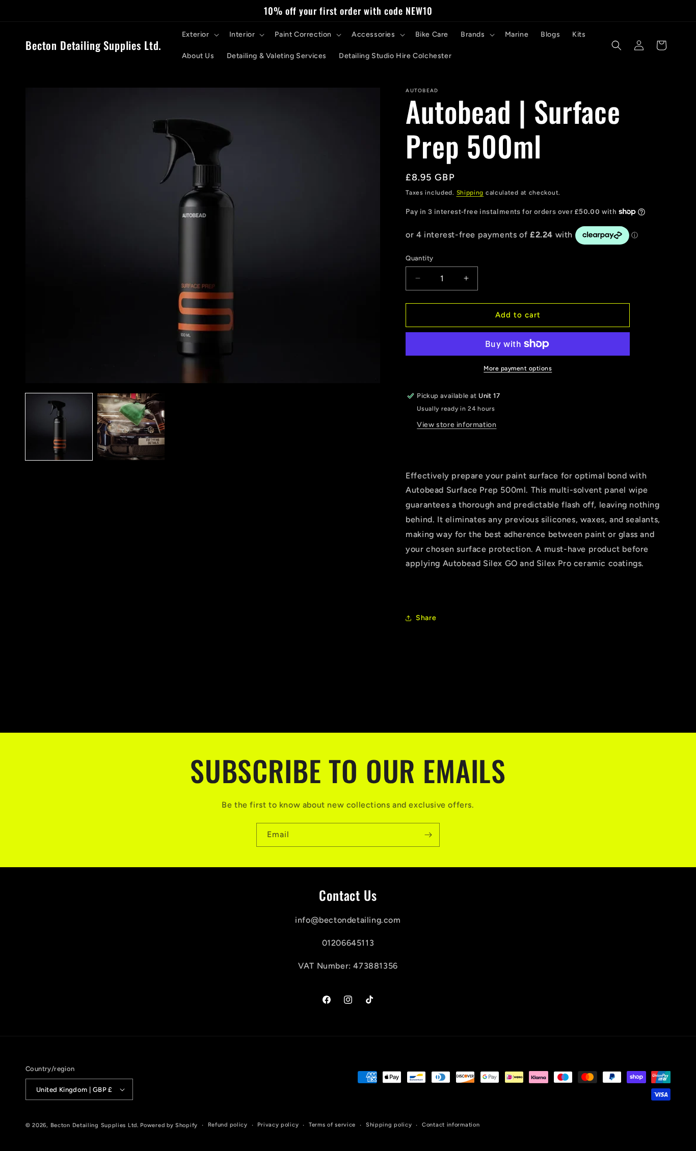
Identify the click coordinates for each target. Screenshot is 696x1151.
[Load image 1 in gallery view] (58, 426)
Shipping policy (389, 1124)
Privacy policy (278, 1124)
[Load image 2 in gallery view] (130, 426)
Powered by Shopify (169, 1125)
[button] (199, 34)
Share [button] (426, 617)
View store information (456, 424)
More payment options (518, 368)
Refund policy (228, 1124)
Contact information (450, 1124)
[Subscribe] (428, 835)
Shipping (470, 192)
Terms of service (332, 1124)
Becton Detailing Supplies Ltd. (94, 1125)
